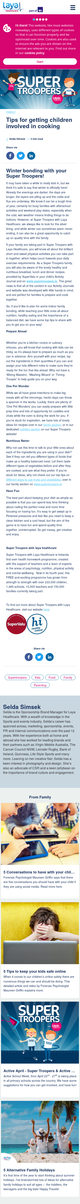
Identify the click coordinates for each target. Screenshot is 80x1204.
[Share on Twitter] (21, 156)
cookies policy (35, 53)
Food (52, 677)
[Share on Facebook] (11, 156)
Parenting (40, 685)
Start (40, 62)
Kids (37, 677)
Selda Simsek (17, 139)
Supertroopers (17, 677)
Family (11, 112)
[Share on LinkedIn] (32, 156)
